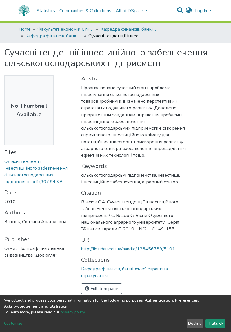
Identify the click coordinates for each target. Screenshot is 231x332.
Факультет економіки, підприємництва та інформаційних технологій (65, 29)
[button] (189, 10)
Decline (195, 323)
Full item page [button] (103, 289)
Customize (13, 323)
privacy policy (73, 312)
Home (25, 29)
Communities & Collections (85, 11)
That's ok (215, 323)
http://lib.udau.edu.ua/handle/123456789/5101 (128, 249)
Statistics (46, 11)
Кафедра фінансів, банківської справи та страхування (129, 29)
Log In (201, 11)
